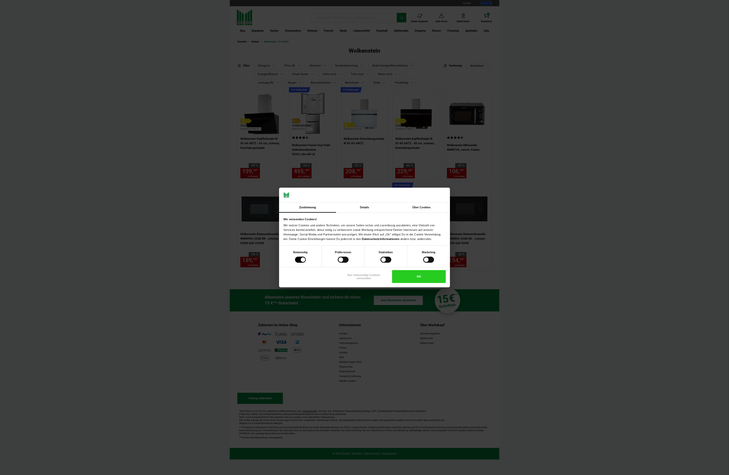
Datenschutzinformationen (380, 239)
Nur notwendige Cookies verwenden (363, 276)
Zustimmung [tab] (307, 207)
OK (419, 276)
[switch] (343, 260)
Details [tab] (364, 207)
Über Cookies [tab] (421, 207)
